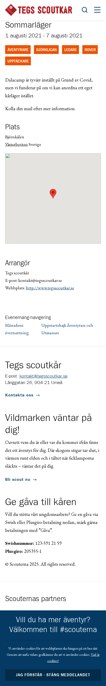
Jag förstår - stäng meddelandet (53, 675)
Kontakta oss (19, 395)
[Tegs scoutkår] (38, 10)
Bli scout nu (17, 479)
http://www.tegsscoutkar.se (50, 288)
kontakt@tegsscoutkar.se (43, 376)
